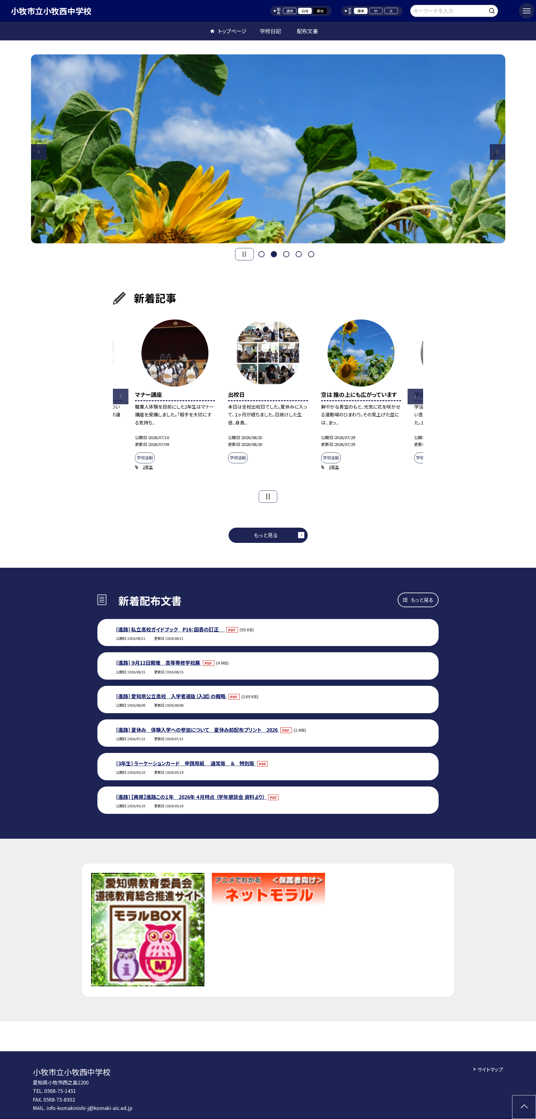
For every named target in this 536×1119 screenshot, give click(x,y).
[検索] (492, 9)
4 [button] (299, 254)
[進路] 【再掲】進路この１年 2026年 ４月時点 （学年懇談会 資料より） (191, 796)
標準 (360, 10)
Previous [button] (39, 152)
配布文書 (307, 31)
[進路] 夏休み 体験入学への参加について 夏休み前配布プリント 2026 (197, 729)
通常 (289, 10)
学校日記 (270, 31)
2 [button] (274, 254)
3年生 (334, 467)
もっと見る (266, 535)
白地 (305, 10)
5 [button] (311, 254)
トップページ (232, 31)
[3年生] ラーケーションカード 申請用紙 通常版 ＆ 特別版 (186, 763)
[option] (268, 148)
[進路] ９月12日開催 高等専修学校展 (158, 662)
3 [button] (286, 254)
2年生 (148, 467)
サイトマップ (490, 1069)
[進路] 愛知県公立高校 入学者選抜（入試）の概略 (171, 696)
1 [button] (261, 254)
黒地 (320, 10)
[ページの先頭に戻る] (524, 1107)
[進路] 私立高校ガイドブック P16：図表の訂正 (170, 629)
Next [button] (497, 152)
